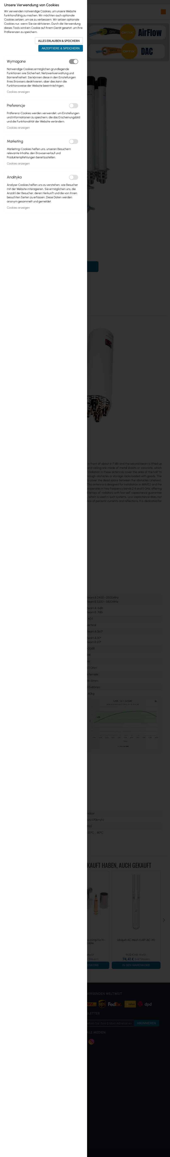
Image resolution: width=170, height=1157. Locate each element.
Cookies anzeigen (18, 92)
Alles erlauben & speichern (59, 40)
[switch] (73, 61)
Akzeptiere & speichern (61, 48)
